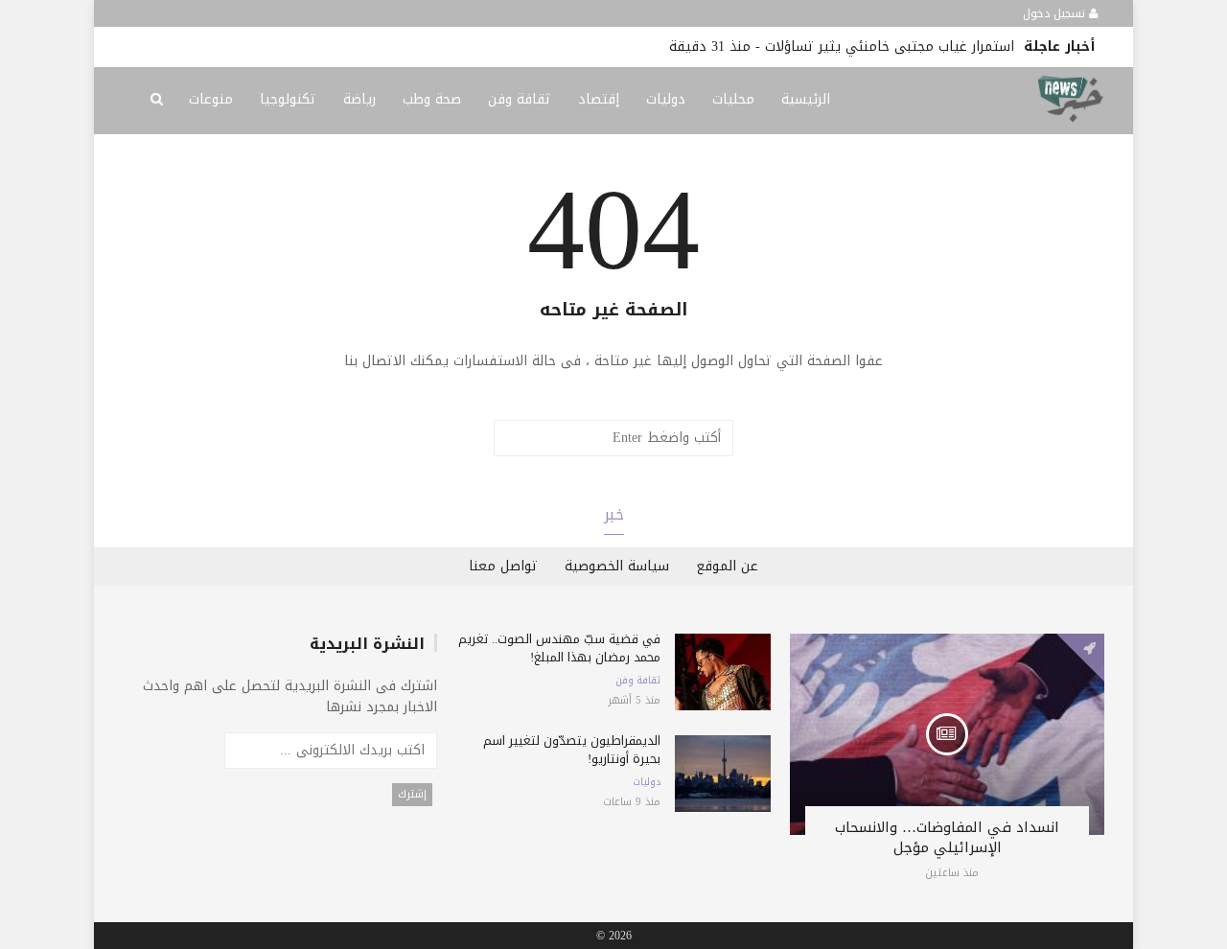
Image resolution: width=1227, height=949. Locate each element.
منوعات (211, 99)
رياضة (359, 99)
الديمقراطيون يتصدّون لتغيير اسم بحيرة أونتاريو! (571, 750)
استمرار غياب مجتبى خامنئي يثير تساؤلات (889, 46)
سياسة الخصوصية (617, 566)
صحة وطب (432, 99)
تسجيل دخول (1056, 13)
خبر (614, 514)
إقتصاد (598, 99)
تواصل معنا (503, 566)
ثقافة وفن (519, 99)
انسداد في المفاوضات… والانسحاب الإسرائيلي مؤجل (947, 837)
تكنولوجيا (288, 99)
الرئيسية (805, 99)
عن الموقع (727, 566)
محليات (733, 99)
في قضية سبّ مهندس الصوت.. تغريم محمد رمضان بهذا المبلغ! (559, 648)
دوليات (665, 99)
